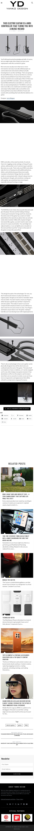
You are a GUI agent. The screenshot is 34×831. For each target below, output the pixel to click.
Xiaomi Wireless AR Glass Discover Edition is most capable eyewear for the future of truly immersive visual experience (17, 703)
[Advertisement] (17, 16)
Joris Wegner (11, 98)
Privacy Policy (19, 799)
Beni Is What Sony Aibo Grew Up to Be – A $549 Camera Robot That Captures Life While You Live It (16, 496)
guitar (20, 725)
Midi (26, 725)
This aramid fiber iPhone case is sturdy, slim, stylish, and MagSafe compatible (17, 734)
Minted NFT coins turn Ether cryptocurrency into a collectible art (17, 743)
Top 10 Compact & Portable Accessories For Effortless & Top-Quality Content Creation (16, 657)
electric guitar (10, 725)
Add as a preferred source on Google (18, 408)
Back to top (16, 828)
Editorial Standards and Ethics (8, 799)
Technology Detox (9, 618)
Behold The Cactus (9, 580)
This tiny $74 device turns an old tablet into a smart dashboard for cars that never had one (16, 538)
